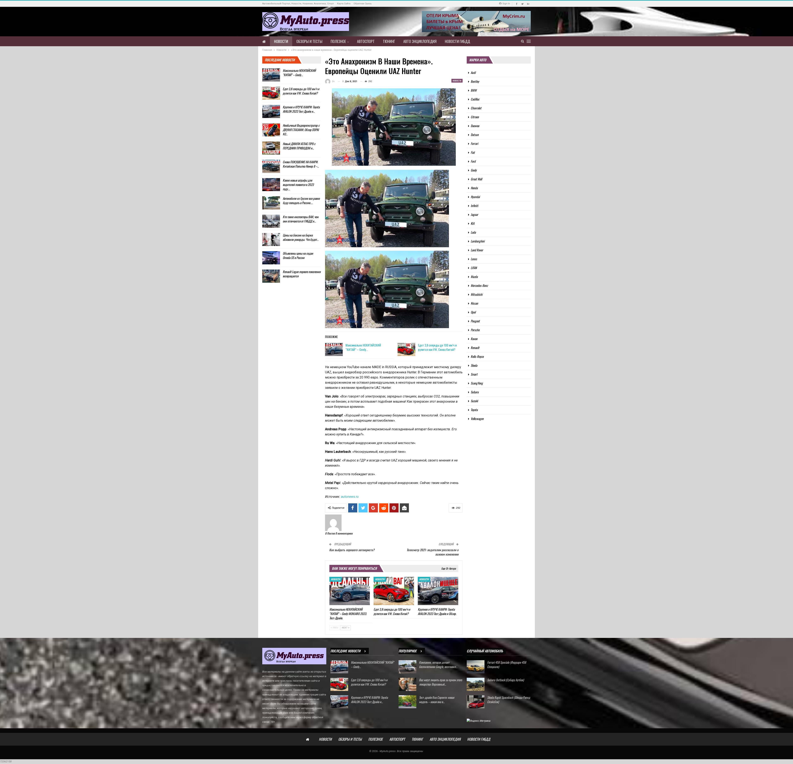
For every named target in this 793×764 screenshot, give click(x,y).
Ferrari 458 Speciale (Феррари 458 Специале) (506, 664)
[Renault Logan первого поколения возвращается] (271, 276)
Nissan (474, 303)
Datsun (475, 134)
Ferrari (474, 143)
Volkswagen (477, 418)
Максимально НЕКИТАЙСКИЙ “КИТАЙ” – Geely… (363, 347)
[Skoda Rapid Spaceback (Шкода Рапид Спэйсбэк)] (475, 701)
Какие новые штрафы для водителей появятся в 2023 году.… (298, 184)
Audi (473, 72)
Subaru (475, 392)
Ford (473, 161)
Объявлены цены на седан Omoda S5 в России (298, 255)
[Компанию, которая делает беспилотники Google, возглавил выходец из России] (407, 666)
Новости (281, 41)
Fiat (473, 152)
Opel (473, 312)
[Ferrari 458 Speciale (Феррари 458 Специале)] (475, 666)
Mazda (474, 276)
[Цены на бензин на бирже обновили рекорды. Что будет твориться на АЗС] (271, 239)
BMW (474, 90)
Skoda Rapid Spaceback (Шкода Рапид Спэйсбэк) (508, 699)
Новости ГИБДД (457, 41)
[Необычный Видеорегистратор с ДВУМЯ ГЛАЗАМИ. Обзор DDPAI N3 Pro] (271, 129)
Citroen (475, 117)
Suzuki (474, 401)
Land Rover (477, 250)
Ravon (474, 338)
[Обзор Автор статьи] (333, 522)
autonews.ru (350, 497)
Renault (475, 347)
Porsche (475, 330)
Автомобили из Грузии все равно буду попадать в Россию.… (301, 200)
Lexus (474, 259)
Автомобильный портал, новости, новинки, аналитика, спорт (298, 3)
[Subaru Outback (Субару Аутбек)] (475, 684)
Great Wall (476, 179)
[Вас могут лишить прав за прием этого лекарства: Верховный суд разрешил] (407, 684)
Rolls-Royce (477, 356)
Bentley (475, 81)
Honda (474, 188)
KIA (472, 223)
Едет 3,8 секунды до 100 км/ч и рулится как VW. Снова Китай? (437, 347)
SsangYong (477, 383)
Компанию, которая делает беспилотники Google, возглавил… (438, 664)
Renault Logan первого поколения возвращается (302, 273)
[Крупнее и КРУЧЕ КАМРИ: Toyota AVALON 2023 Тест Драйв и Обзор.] (438, 591)
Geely (474, 170)
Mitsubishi (476, 294)
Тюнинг (389, 41)
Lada (473, 232)
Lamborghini (477, 241)
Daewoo (475, 125)
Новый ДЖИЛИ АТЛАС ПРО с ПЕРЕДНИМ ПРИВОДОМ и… (299, 145)
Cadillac (475, 99)
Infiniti (474, 205)
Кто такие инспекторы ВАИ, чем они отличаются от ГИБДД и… (300, 218)
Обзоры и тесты (309, 41)
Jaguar (474, 214)
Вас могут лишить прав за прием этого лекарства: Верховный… (440, 682)
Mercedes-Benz (479, 285)
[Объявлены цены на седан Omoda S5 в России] (271, 257)
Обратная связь (363, 3)
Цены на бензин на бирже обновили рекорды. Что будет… (300, 237)
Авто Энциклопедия (420, 41)
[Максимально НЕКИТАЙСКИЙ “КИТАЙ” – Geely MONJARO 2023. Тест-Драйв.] (334, 349)
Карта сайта (343, 3)
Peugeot (475, 321)
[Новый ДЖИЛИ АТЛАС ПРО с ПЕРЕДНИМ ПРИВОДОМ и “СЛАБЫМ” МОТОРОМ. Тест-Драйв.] (271, 148)
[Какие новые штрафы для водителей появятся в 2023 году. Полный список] (271, 184)
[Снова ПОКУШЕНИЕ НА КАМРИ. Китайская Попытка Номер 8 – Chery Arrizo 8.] (271, 166)
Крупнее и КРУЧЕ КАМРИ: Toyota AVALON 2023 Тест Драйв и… (301, 109)
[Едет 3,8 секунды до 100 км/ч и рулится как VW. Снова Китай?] (406, 349)
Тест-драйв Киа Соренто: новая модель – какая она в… (436, 699)
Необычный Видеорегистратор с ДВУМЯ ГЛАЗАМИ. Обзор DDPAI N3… (301, 129)
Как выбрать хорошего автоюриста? (351, 550)
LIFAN (474, 267)
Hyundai (475, 196)
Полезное (338, 41)
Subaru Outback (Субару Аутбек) (505, 680)
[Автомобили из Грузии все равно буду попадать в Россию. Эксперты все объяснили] (271, 202)
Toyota (474, 409)
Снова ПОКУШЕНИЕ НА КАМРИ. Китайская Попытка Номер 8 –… (301, 164)
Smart (474, 374)
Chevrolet (476, 108)
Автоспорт (366, 41)
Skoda (474, 365)
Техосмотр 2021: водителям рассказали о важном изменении (432, 552)
